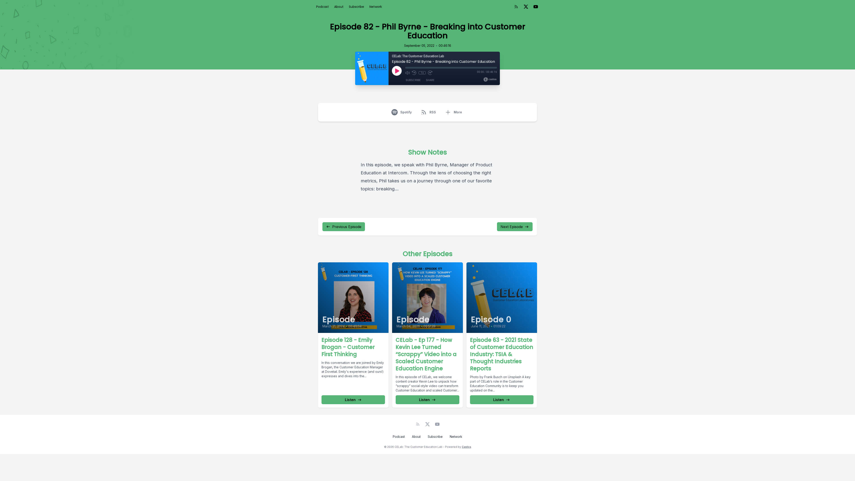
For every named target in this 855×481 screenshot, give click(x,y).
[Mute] (407, 73)
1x (422, 72)
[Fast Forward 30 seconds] (430, 73)
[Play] (397, 71)
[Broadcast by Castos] (490, 79)
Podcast (322, 6)
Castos (466, 446)
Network (375, 6)
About (339, 6)
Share (430, 80)
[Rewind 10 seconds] (414, 73)
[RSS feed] (516, 7)
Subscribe (356, 6)
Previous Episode (346, 226)
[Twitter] (526, 7)
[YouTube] (536, 7)
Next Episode (512, 226)
